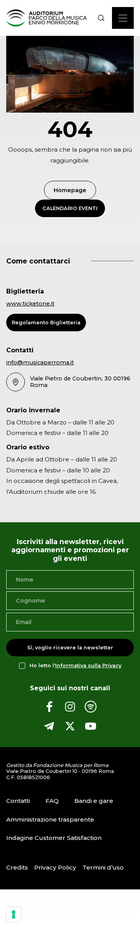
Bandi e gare (93, 800)
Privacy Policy (55, 867)
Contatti (18, 800)
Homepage (70, 190)
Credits (17, 867)
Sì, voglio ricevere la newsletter (70, 647)
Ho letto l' (75, 665)
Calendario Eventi (70, 208)
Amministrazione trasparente (50, 819)
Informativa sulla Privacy (88, 665)
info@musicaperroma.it (40, 362)
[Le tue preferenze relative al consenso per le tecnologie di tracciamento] (13, 914)
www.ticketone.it (30, 303)
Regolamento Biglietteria (46, 322)
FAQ (52, 800)
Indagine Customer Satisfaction (54, 837)
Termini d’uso (103, 867)
